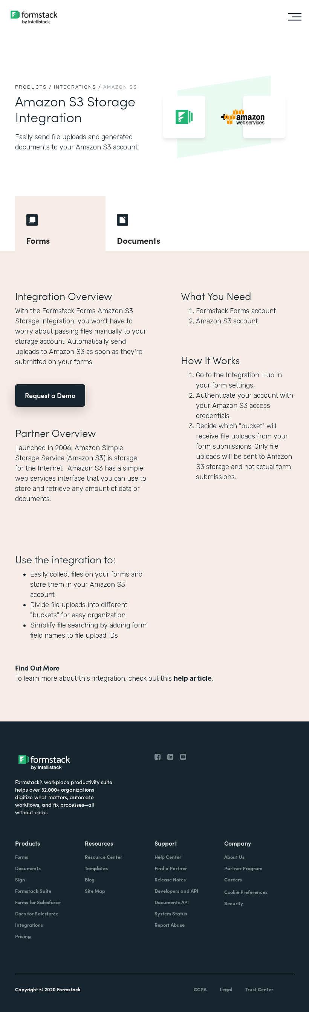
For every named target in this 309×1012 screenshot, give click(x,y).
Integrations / (77, 87)
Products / (33, 87)
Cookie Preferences (246, 891)
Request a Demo (50, 395)
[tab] (60, 223)
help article (193, 678)
